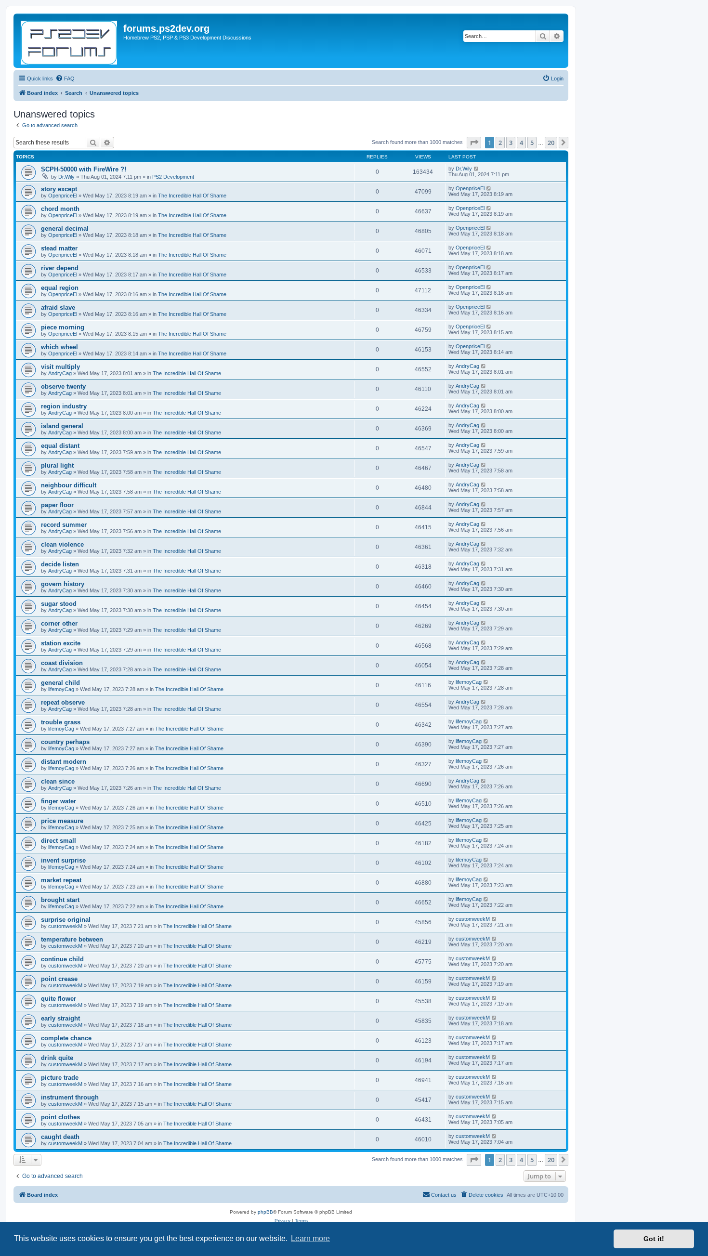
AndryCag (60, 373)
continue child (62, 959)
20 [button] (551, 142)
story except (59, 189)
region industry (64, 406)
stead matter (59, 248)
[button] (474, 142)
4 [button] (521, 142)
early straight (60, 1018)
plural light (57, 465)
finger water (58, 801)
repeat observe (63, 702)
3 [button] (510, 142)
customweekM (65, 926)
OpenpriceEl (62, 195)
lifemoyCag (61, 689)
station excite (60, 643)
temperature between (72, 939)
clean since (58, 781)
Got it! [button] (653, 1239)
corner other (59, 623)
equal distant (60, 445)
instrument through (70, 1097)
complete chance (66, 1038)
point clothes (60, 1117)
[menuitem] (65, 78)
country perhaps (65, 742)
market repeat (61, 880)
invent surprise (63, 860)
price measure (62, 820)
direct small (58, 840)
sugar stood (59, 603)
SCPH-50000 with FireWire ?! (83, 169)
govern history (62, 584)
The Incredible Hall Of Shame (192, 195)
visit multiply (60, 366)
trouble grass (60, 722)
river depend (60, 268)
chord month (60, 208)
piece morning (62, 327)
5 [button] (532, 142)
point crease (59, 978)
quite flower (58, 998)
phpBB (265, 1212)
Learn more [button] (310, 1238)
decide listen (60, 564)
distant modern (63, 761)
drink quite (57, 1057)
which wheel (59, 347)
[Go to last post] (476, 168)
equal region (60, 287)
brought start (60, 899)
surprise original (66, 919)
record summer (64, 524)
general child (60, 682)
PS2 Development (173, 177)
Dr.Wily (66, 177)
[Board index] (69, 40)
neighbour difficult (68, 485)
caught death (60, 1136)
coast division (62, 663)
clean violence (62, 544)
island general (62, 426)
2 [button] (500, 142)
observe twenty (63, 386)
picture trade (60, 1077)
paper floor (57, 505)
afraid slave (58, 307)
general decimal (65, 228)
